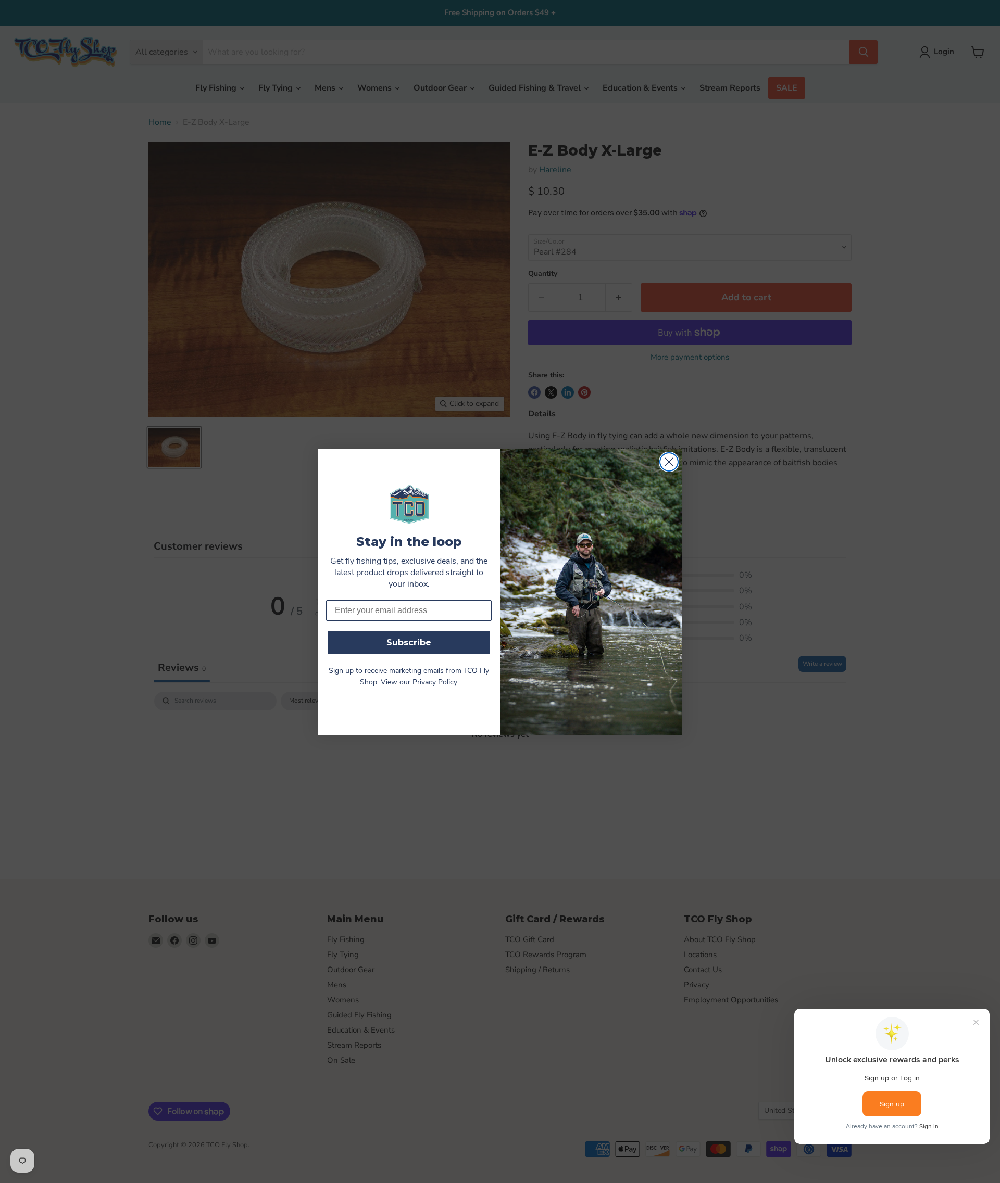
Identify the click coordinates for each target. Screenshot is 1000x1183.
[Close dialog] (669, 462)
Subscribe (408, 642)
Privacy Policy (435, 682)
